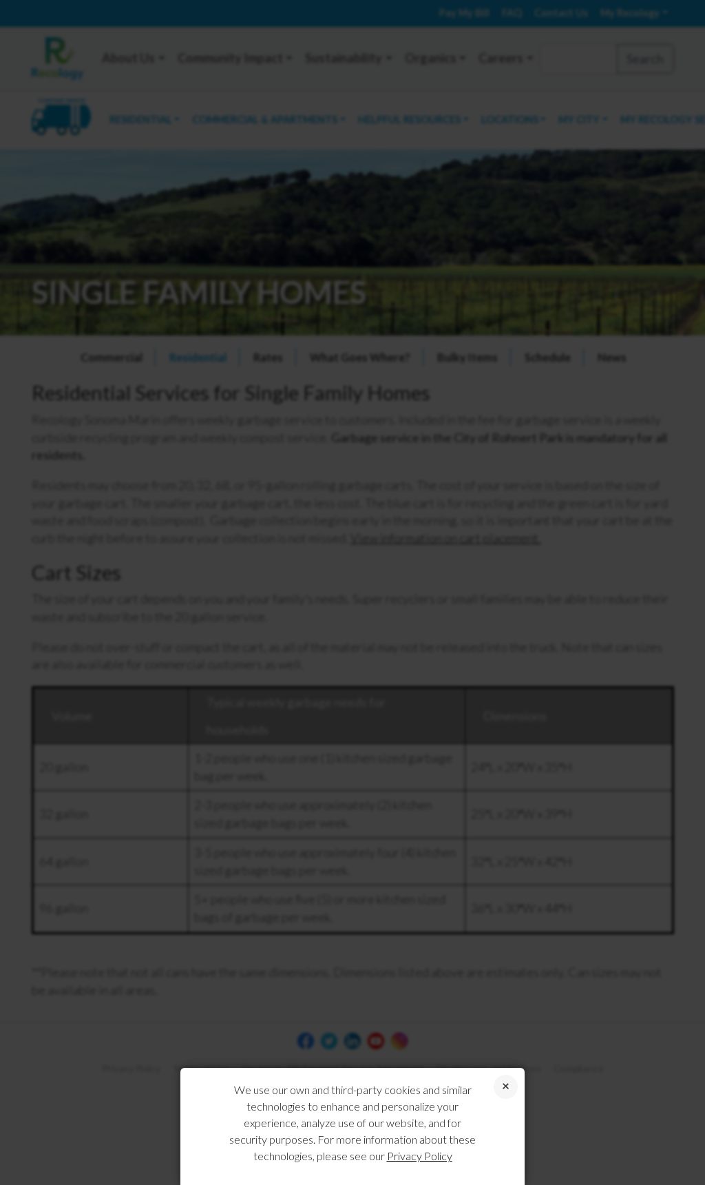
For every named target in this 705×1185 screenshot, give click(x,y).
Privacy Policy (419, 1155)
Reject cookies (506, 1087)
